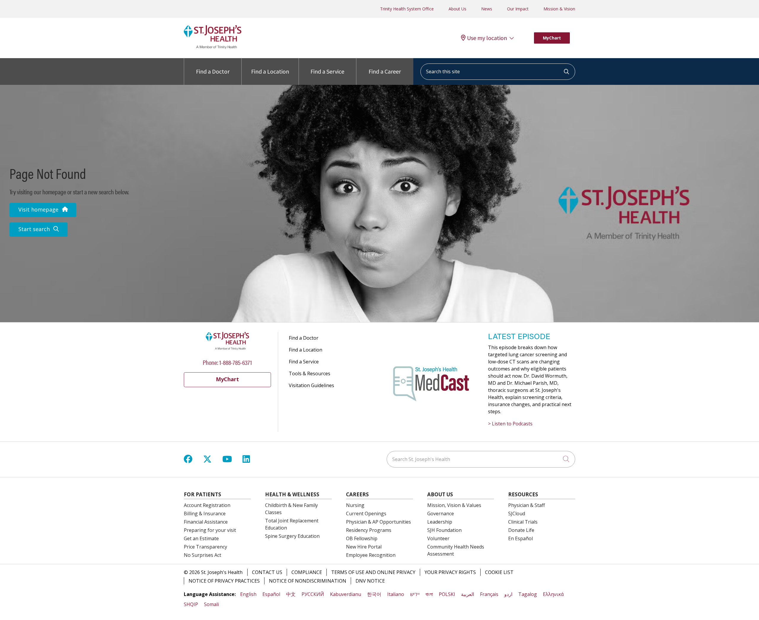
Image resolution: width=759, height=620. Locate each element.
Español (271, 594)
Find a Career (385, 71)
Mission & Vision (559, 9)
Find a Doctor (212, 71)
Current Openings (366, 513)
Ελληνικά (553, 594)
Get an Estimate (201, 538)
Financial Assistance (206, 522)
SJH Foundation (444, 530)
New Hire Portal (364, 546)
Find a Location (270, 71)
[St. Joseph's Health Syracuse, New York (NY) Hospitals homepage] (212, 47)
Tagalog (527, 594)
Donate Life (521, 530)
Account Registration (207, 505)
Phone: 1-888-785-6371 (227, 362)
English (248, 594)
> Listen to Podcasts (510, 423)
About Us (457, 9)
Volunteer (438, 538)
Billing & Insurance (205, 513)
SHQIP (191, 604)
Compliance (306, 572)
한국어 (374, 594)
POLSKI (447, 594)
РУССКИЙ (313, 594)
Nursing (355, 505)
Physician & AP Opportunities (378, 522)
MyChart (552, 38)
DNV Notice (370, 581)
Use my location (487, 38)
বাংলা (429, 594)
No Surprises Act (202, 555)
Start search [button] (34, 229)
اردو (508, 594)
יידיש (415, 594)
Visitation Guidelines (311, 385)
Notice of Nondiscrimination (307, 581)
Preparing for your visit (210, 530)
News (486, 9)
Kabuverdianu (345, 594)
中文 (291, 594)
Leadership (439, 522)
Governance (440, 513)
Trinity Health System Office (407, 9)
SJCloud (516, 513)
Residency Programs (368, 530)
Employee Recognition (371, 555)
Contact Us (267, 572)
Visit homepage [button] (38, 209)
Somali (211, 604)
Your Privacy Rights (450, 572)
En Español (520, 538)
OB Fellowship (361, 538)
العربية (467, 594)
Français (489, 594)
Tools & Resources (309, 373)
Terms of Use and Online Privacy (373, 572)
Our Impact (518, 9)
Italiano (395, 594)
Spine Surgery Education (292, 536)
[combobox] (497, 71)
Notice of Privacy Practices (224, 581)
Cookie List (499, 572)
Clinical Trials (523, 522)
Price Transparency (205, 546)
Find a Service (327, 71)
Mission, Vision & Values (454, 505)
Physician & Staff (526, 505)
